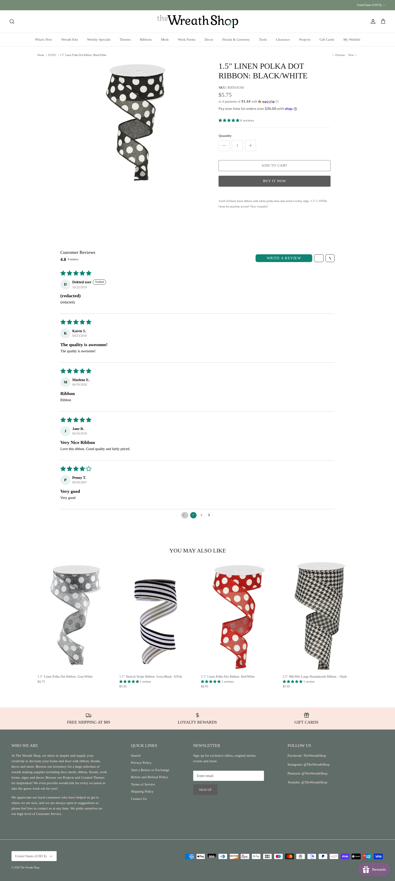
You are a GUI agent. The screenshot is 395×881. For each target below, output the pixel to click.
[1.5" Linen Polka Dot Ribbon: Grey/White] (74, 616)
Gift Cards (327, 39)
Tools (263, 39)
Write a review (284, 258)
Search (136, 755)
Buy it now (274, 181)
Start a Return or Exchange (150, 770)
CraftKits (219, 5)
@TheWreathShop (314, 773)
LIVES (52, 54)
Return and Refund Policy (149, 777)
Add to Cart (274, 165)
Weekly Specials (98, 39)
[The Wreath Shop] (197, 21)
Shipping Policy (142, 791)
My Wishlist (351, 39)
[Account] (372, 21)
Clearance (283, 39)
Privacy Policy (141, 762)
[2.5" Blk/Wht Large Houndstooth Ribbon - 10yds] (320, 616)
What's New (43, 39)
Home (40, 54)
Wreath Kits (69, 39)
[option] (136, 122)
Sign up (205, 789)
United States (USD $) (369, 5)
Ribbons (146, 39)
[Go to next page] (210, 515)
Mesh (165, 39)
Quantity (225, 136)
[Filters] (319, 258)
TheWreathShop (314, 755)
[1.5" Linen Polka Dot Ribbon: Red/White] (238, 616)
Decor (209, 39)
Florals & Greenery (236, 39)
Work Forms (186, 39)
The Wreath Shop (29, 867)
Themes (125, 39)
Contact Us (139, 799)
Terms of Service (143, 784)
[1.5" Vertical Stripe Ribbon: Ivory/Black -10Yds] (156, 616)
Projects (304, 39)
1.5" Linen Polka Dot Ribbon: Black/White (83, 54)
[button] (249, 101)
